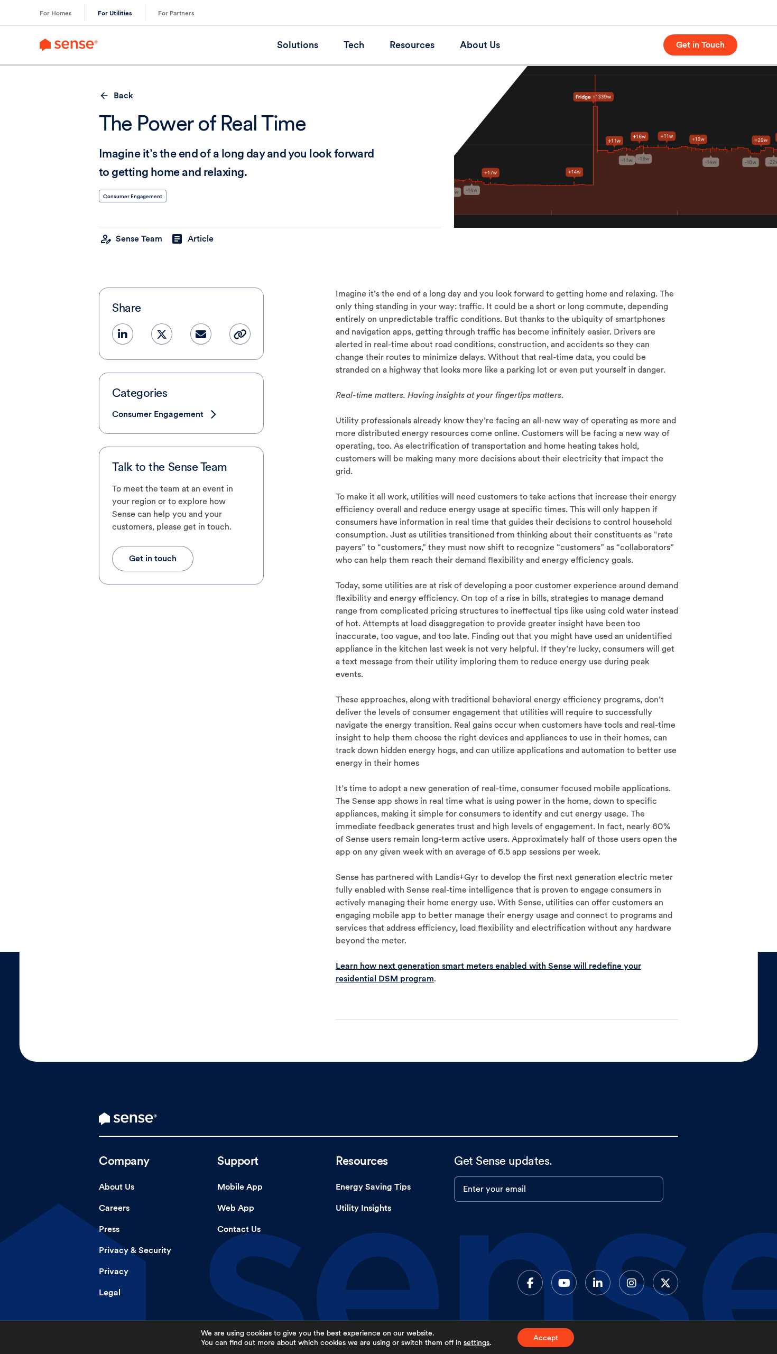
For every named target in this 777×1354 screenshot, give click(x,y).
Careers (114, 1208)
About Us (480, 44)
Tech (354, 44)
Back (123, 95)
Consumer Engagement (132, 196)
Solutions (297, 44)
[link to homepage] (128, 1118)
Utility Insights (363, 1208)
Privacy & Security (135, 1250)
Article (201, 239)
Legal (110, 1292)
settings (476, 1342)
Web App (235, 1208)
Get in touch (153, 558)
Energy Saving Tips (373, 1187)
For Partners (176, 13)
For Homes (56, 13)
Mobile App (240, 1187)
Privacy (113, 1271)
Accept (545, 1337)
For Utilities (115, 13)
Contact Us (239, 1229)
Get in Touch (700, 45)
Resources (412, 44)
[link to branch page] (69, 45)
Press (109, 1229)
